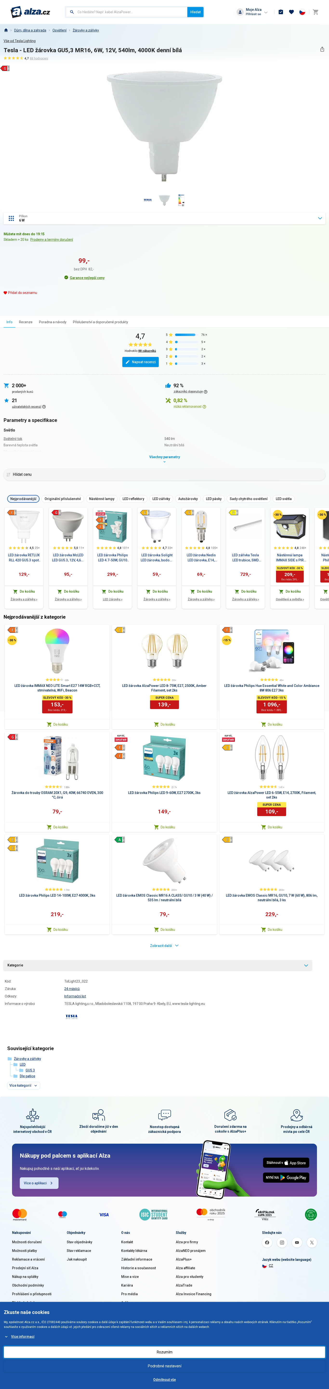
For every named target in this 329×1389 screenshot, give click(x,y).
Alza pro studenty (189, 1277)
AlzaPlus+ (184, 1259)
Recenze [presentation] (26, 322)
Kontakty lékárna (134, 1251)
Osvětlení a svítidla (290, 599)
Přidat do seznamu (22, 293)
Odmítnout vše (164, 1380)
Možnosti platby (24, 1251)
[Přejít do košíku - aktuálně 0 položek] (315, 12)
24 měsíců (72, 989)
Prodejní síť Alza (25, 1268)
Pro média (129, 1294)
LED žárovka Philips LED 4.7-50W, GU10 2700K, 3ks (112, 558)
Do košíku (60, 724)
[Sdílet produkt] (322, 49)
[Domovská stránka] (6, 30)
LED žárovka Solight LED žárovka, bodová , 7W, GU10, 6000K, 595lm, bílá (157, 558)
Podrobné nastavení (164, 1366)
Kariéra (127, 1285)
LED (23, 1064)
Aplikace (128, 1303)
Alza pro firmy (187, 1242)
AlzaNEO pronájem (191, 1251)
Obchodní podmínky (28, 1285)
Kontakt (127, 1242)
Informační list (75, 996)
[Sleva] (278, 515)
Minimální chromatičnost (22, 452)
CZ (271, 1266)
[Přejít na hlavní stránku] (30, 12)
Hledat (195, 12)
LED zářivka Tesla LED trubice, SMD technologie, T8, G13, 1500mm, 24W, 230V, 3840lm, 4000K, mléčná (245, 558)
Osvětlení (59, 30)
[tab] (9, 322)
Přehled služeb (23, 1303)
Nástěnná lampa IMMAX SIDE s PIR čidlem (290, 558)
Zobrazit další (161, 946)
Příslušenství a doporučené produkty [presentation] (100, 322)
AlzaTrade (184, 1285)
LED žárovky (112, 599)
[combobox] (126, 12)
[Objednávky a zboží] (281, 12)
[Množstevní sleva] (100, 513)
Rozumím (164, 1352)
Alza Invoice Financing (193, 1294)
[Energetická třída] (12, 512)
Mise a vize (130, 1277)
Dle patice (27, 1076)
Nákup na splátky (25, 1277)
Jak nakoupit (77, 1259)
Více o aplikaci (35, 1183)
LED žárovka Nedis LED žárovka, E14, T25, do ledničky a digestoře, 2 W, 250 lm (201, 558)
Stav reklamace (79, 1251)
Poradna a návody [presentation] (52, 322)
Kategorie (15, 965)
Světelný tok (13, 439)
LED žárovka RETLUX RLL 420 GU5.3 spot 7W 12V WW (24, 558)
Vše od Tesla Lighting (20, 41)
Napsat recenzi (144, 362)
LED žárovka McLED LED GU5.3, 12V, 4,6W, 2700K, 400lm (68, 558)
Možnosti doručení (27, 1242)
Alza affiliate (185, 1268)
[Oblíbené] (291, 12)
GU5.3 (30, 1070)
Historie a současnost (138, 1268)
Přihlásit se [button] (253, 14)
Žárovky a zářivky (86, 30)
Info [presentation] (10, 322)
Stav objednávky (79, 1242)
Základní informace (136, 1259)
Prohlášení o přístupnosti (32, 1294)
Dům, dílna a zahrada (30, 30)
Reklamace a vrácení (28, 1259)
